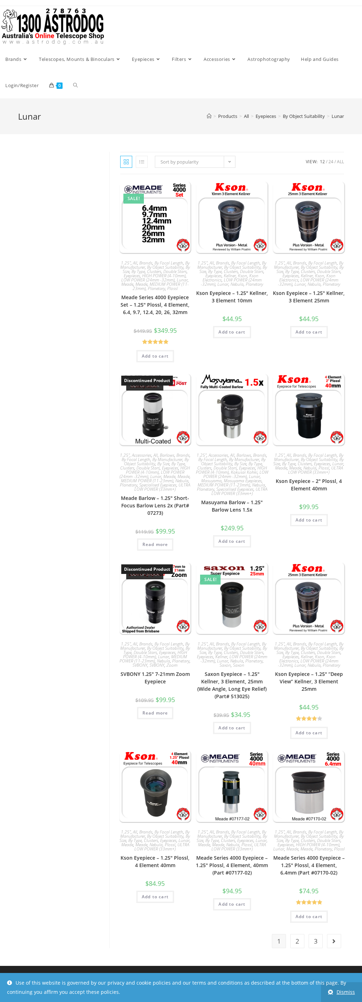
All (340, 162)
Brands (145, 263)
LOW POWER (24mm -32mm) (148, 280)
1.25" (126, 263)
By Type (138, 271)
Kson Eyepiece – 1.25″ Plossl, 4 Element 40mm (155, 861)
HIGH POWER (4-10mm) (164, 276)
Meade (127, 284)
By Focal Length (168, 263)
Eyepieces (132, 276)
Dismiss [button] (346, 992)
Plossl (172, 288)
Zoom (172, 665)
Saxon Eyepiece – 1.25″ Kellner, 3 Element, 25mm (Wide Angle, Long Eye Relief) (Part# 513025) (232, 685)
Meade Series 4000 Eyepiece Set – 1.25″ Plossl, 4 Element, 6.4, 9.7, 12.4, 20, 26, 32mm (155, 304)
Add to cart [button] (155, 356)
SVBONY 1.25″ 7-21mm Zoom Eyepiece (155, 678)
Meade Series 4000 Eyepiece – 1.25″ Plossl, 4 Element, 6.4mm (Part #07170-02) (309, 865)
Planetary (156, 288)
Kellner (230, 276)
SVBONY (140, 665)
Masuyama (211, 481)
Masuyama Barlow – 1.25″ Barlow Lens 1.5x (232, 506)
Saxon (225, 665)
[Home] (209, 116)
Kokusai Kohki (244, 472)
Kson (242, 276)
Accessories (141, 455)
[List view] (142, 162)
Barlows (167, 455)
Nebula (237, 284)
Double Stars (175, 271)
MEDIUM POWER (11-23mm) (147, 481)
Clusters (154, 271)
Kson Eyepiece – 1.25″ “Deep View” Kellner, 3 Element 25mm (309, 681)
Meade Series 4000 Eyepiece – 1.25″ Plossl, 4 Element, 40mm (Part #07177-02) (232, 865)
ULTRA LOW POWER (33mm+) (162, 487)
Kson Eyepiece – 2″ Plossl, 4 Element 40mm (309, 485)
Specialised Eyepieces (157, 485)
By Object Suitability (165, 267)
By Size (163, 464)
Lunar (338, 116)
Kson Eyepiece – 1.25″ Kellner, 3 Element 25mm (309, 297)
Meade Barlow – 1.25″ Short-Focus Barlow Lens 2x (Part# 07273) (155, 505)
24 (330, 162)
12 (322, 162)
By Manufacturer (167, 459)
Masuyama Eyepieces (243, 481)
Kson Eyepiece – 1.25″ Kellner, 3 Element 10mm (232, 297)
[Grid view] (126, 162)
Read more (155, 544)
